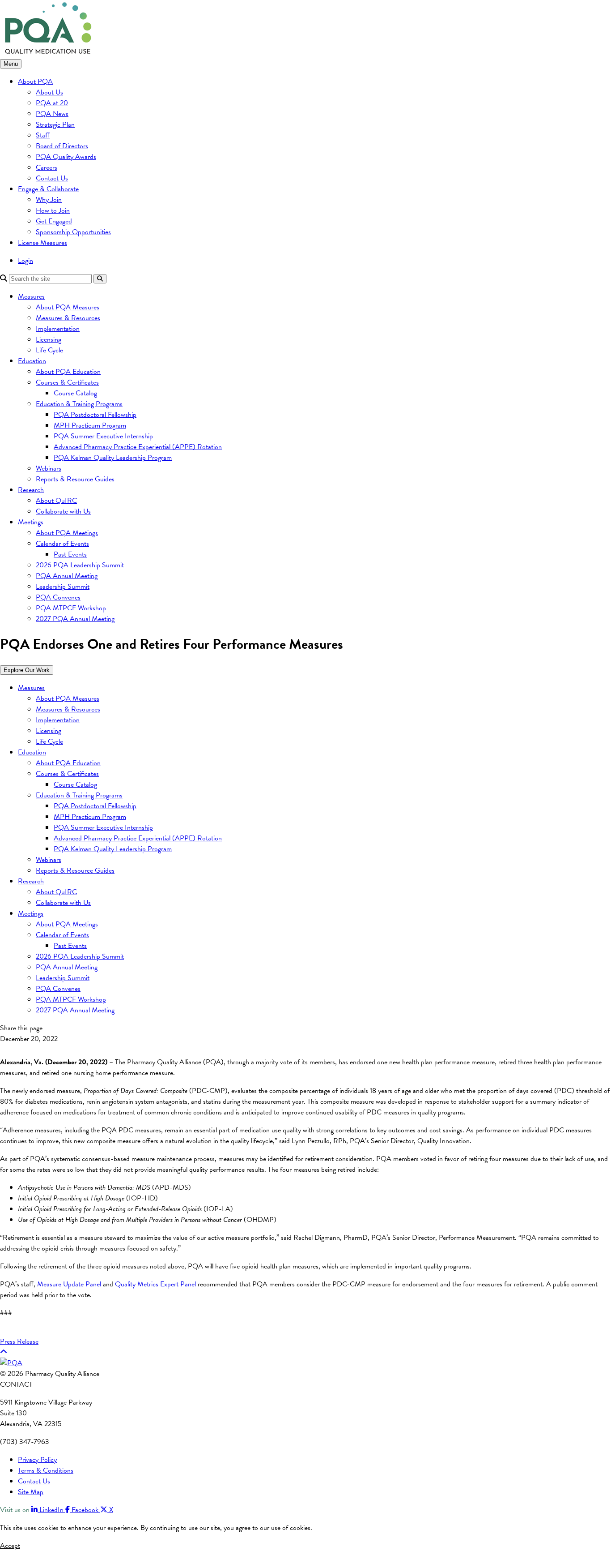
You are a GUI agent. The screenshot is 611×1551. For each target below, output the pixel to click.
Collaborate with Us (63, 511)
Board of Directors (62, 146)
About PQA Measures (67, 307)
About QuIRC (56, 500)
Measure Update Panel (69, 1284)
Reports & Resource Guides (75, 479)
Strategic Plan (55, 124)
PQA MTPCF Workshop (71, 608)
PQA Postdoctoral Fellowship (95, 414)
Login (25, 260)
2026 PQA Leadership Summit (80, 565)
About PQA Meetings (67, 532)
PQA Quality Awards (66, 156)
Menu (11, 63)
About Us (49, 92)
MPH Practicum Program (90, 425)
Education (32, 361)
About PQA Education (68, 371)
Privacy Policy (37, 1459)
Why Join (49, 199)
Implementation (58, 328)
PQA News (52, 113)
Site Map (30, 1492)
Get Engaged (54, 221)
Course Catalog (75, 393)
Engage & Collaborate (48, 189)
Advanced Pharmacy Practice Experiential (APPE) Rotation (138, 446)
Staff (43, 135)
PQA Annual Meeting (67, 575)
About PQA (35, 81)
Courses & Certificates (67, 382)
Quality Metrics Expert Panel (155, 1284)
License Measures (42, 242)
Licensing (48, 339)
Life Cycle (49, 350)
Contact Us (52, 178)
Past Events (70, 554)
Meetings (30, 522)
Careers (46, 167)
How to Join (53, 210)
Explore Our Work (27, 670)
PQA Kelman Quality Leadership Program (113, 457)
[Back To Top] (3, 1352)
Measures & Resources (68, 318)
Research (31, 489)
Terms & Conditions (45, 1470)
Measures (31, 296)
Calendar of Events (62, 543)
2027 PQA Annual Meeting (75, 618)
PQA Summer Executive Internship (103, 436)
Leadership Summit (62, 586)
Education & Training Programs (79, 403)
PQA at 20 (52, 103)
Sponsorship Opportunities (73, 232)
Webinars (48, 468)
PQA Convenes (58, 597)
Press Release (19, 1341)
